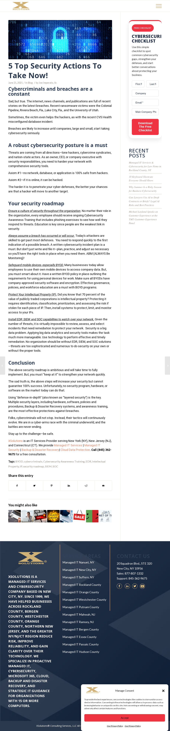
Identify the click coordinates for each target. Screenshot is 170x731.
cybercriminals (33, 461)
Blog (30, 82)
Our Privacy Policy (115, 726)
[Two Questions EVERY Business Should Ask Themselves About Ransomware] (40, 516)
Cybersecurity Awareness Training (64, 461)
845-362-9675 (137, 578)
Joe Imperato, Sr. (48, 82)
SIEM (48, 466)
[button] (163, 690)
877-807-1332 (134, 573)
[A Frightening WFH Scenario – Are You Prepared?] (79, 516)
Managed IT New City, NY (79, 570)
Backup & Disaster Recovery (40, 450)
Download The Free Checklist (145, 127)
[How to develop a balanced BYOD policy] (66, 516)
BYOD (19, 461)
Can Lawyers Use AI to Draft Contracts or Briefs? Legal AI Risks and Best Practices (144, 201)
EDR (88, 461)
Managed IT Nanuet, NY (78, 562)
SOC (55, 466)
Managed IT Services (68, 445)
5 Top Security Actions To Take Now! (55, 70)
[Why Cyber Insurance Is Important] (53, 516)
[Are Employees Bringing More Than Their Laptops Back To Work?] (167, 365)
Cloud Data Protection (75, 450)
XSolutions (15, 441)
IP (21, 466)
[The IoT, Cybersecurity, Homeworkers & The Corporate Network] (105, 516)
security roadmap (33, 466)
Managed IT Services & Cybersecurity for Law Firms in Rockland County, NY (145, 166)
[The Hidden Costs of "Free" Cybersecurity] (14, 516)
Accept (124, 717)
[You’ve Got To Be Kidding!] (27, 516)
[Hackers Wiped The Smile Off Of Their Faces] (92, 516)
